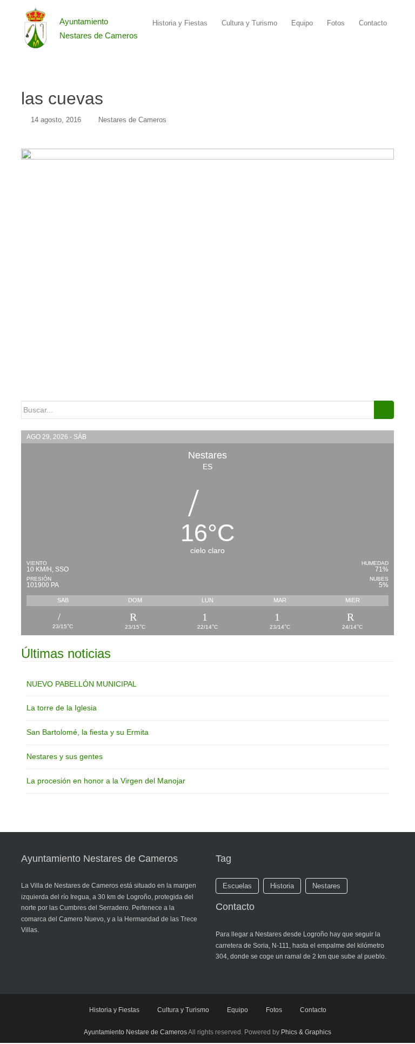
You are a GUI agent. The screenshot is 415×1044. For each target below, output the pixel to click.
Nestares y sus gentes (64, 756)
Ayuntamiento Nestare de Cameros (135, 1032)
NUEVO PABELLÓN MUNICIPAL (81, 684)
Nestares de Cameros (132, 120)
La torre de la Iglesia (61, 707)
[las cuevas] (207, 267)
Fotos (336, 23)
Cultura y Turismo (249, 23)
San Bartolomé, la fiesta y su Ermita (87, 732)
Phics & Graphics (306, 1032)
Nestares (326, 886)
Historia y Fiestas (180, 23)
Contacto (373, 23)
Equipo (302, 23)
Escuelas (237, 886)
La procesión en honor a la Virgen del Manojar (105, 780)
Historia (282, 886)
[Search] (384, 410)
